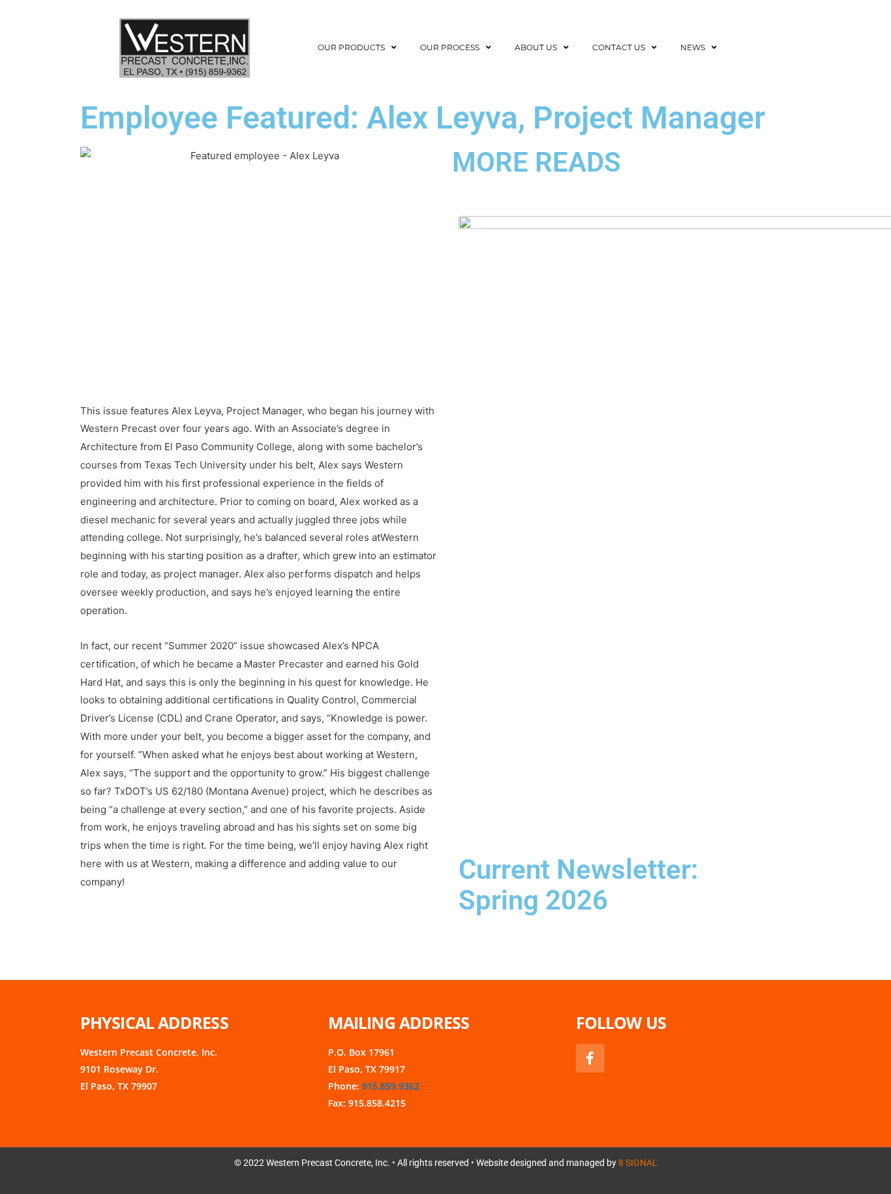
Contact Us (618, 47)
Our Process (449, 47)
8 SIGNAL (637, 1162)
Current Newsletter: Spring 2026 (578, 884)
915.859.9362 (390, 1086)
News (692, 47)
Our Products (351, 47)
